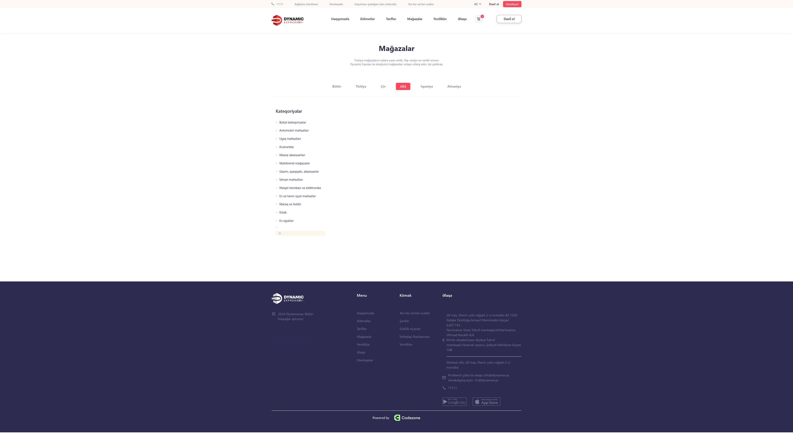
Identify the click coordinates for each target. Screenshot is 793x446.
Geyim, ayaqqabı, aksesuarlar (299, 171)
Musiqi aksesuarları (292, 155)
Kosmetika (286, 147)
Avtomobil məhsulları (294, 130)
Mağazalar (415, 19)
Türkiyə (361, 86)
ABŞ (403, 86)
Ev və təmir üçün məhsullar (297, 196)
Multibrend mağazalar (294, 163)
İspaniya (427, 86)
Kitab (283, 212)
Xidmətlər (367, 19)
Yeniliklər (440, 19)
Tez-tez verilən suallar (421, 4)
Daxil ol (494, 4)
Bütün (336, 86)
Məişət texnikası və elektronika (300, 188)
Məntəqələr (336, 4)
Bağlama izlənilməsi (306, 4)
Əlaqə (462, 19)
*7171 (279, 4)
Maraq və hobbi (290, 204)
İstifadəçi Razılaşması (415, 336)
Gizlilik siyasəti (410, 328)
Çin (383, 86)
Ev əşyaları (286, 221)
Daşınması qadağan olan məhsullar (376, 4)
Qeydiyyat (512, 4)
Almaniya (454, 86)
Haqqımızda (340, 19)
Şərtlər (404, 321)
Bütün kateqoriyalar (292, 122)
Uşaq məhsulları (290, 139)
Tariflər (391, 19)
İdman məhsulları (291, 179)
